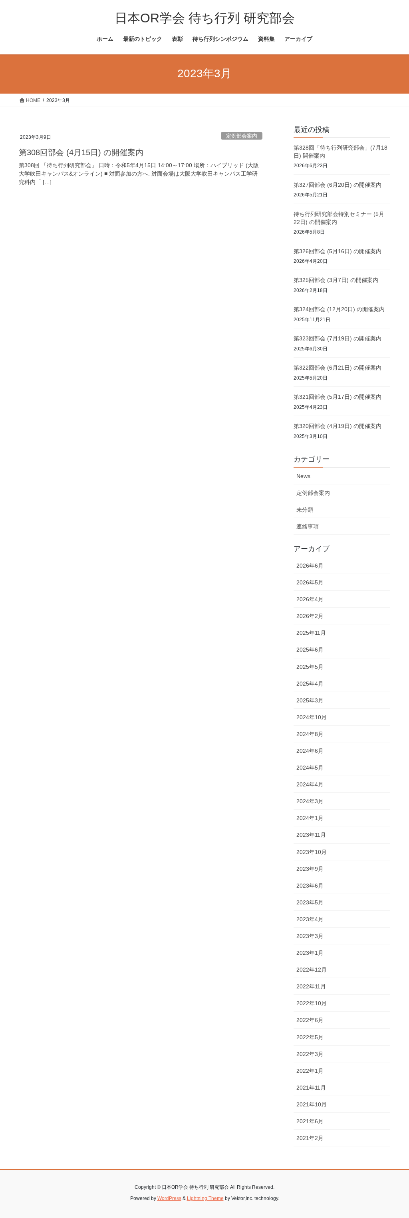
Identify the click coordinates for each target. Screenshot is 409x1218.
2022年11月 (311, 986)
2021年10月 (311, 1104)
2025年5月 (310, 667)
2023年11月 (311, 835)
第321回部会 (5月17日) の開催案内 (337, 397)
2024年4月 (310, 784)
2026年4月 (310, 599)
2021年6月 (310, 1121)
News (303, 476)
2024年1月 (310, 818)
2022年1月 (310, 1071)
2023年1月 (310, 953)
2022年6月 (310, 1020)
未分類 (304, 509)
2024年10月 (311, 717)
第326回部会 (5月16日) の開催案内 (337, 251)
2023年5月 (310, 902)
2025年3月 (310, 700)
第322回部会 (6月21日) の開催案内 (337, 367)
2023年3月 (310, 936)
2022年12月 (311, 969)
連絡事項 (307, 526)
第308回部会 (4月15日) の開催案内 (81, 152)
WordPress (169, 1198)
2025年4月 (310, 683)
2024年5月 (310, 767)
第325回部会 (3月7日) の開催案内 (336, 280)
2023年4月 (310, 919)
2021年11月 (311, 1087)
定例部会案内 (241, 136)
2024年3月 (310, 801)
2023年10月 (311, 852)
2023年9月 (310, 869)
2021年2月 (310, 1138)
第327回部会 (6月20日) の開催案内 (337, 185)
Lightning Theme (205, 1198)
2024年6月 (310, 751)
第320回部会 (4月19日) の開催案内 (337, 426)
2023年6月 (310, 885)
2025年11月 (311, 633)
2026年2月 (310, 616)
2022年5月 (310, 1037)
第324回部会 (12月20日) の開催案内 (339, 309)
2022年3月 (310, 1054)
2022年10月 (311, 1003)
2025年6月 (310, 649)
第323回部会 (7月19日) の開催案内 (337, 338)
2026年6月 (310, 565)
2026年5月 (310, 582)
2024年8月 (310, 734)
